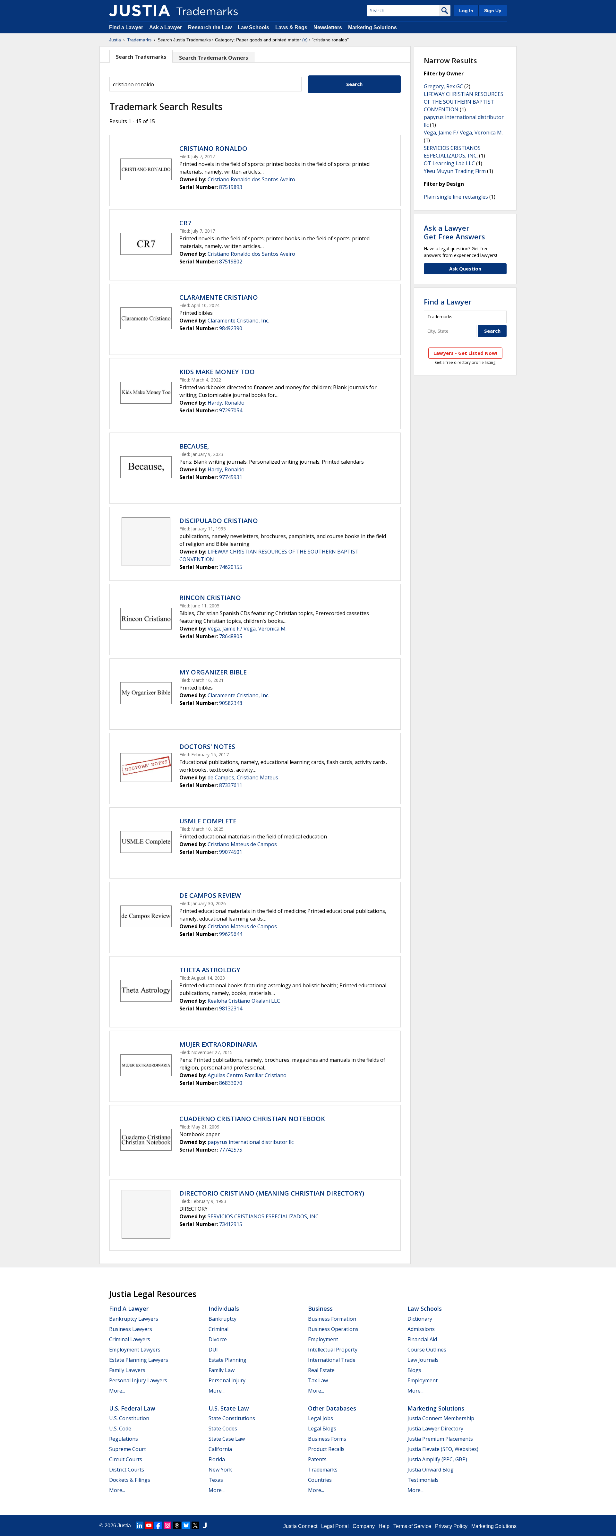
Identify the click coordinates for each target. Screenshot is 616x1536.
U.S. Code (120, 1428)
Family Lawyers (127, 1370)
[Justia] (139, 10)
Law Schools (253, 27)
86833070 (230, 1082)
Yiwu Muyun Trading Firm (455, 171)
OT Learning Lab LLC (449, 163)
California (220, 1449)
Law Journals (423, 1359)
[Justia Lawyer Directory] (205, 1525)
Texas (216, 1479)
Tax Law (318, 1380)
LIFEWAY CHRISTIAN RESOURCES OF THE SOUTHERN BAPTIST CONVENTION (463, 101)
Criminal (218, 1329)
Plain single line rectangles (456, 196)
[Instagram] (167, 1525)
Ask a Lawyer (165, 27)
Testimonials (423, 1479)
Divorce (218, 1339)
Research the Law (210, 27)
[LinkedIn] (139, 1525)
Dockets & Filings (129, 1479)
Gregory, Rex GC (443, 86)
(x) (305, 39)
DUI (213, 1349)
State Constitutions (232, 1418)
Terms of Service (412, 1526)
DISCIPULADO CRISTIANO (218, 520)
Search (354, 84)
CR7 (185, 223)
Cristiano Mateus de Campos (242, 844)
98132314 (230, 1008)
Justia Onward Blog (430, 1469)
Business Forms (327, 1438)
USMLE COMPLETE (207, 821)
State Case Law (227, 1438)
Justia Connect (300, 1526)
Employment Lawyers (134, 1349)
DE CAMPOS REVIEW (210, 895)
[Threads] (177, 1525)
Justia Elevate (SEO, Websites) (442, 1449)
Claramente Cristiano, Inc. (238, 320)
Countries (320, 1479)
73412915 (230, 1224)
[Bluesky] (186, 1525)
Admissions (421, 1329)
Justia (115, 39)
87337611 (230, 785)
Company (364, 1526)
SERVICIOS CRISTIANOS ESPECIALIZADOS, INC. (264, 1216)
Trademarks (139, 39)
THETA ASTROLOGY (209, 969)
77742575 (230, 1149)
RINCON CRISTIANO (210, 597)
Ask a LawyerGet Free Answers (454, 232)
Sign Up (492, 10)
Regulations (123, 1438)
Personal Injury (227, 1380)
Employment (323, 1339)
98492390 (230, 328)
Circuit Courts (125, 1459)
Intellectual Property (332, 1349)
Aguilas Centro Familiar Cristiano (247, 1075)
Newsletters (327, 27)
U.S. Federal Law (132, 1408)
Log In (466, 10)
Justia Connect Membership (440, 1418)
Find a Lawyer (126, 27)
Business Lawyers (130, 1329)
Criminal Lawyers (129, 1339)
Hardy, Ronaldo (226, 402)
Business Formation (332, 1318)
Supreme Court (127, 1449)
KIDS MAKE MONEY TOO (217, 371)
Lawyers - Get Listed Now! (465, 353)
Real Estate (321, 1370)
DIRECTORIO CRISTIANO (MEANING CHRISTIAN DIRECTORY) (271, 1193)
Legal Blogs (322, 1428)
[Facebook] (158, 1525)
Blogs (414, 1370)
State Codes (223, 1428)
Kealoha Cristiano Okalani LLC (244, 1000)
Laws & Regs (291, 27)
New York (220, 1469)
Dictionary (419, 1318)
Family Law (222, 1370)
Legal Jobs (320, 1418)
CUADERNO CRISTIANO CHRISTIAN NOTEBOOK (252, 1118)
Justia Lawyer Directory (435, 1428)
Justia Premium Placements (440, 1438)
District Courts (126, 1469)
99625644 (230, 934)
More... (117, 1390)
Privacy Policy (451, 1526)
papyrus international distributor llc (251, 1142)
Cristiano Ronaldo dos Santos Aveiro (251, 179)
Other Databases (332, 1408)
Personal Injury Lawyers (138, 1380)
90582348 (230, 703)
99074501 (230, 851)
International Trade (331, 1359)
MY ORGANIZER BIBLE (213, 672)
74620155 (230, 567)
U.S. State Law (229, 1408)
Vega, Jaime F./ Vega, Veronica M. (247, 628)
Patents (317, 1459)
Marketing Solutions (372, 27)
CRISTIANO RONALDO (213, 148)
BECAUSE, (194, 446)
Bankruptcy (222, 1318)
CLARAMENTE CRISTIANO (218, 297)
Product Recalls (326, 1449)
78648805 (230, 636)
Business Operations (333, 1329)
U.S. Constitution (129, 1418)
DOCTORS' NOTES (207, 746)
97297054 (230, 410)
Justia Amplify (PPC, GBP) (437, 1459)
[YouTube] (149, 1525)
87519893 (230, 187)
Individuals (224, 1308)
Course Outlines (426, 1349)
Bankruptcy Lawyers (133, 1318)
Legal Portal (335, 1526)
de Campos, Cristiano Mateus (243, 777)
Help (384, 1526)
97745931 (230, 477)
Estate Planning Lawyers (138, 1359)
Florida (217, 1459)
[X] (195, 1525)
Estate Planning (227, 1359)
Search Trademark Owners (213, 57)
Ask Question (465, 268)
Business (320, 1308)
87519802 (230, 261)
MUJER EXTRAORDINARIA (218, 1044)
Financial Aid (422, 1339)
